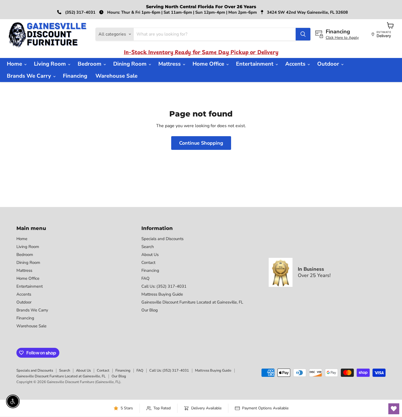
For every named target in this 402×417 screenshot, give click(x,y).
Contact (148, 262)
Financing (75, 76)
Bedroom (90, 64)
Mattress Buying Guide (162, 294)
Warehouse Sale (116, 76)
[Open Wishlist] (393, 408)
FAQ (145, 278)
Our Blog (149, 310)
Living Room (50, 64)
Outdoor (328, 64)
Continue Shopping (201, 143)
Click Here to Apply (342, 37)
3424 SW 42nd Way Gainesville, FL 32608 (307, 12)
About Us (150, 254)
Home (15, 64)
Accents (296, 64)
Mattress (170, 64)
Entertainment (255, 64)
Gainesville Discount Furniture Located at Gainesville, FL (192, 302)
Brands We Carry (30, 76)
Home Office (209, 64)
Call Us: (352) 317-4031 (164, 286)
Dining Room (130, 64)
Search (147, 246)
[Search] (303, 34)
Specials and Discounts (162, 238)
